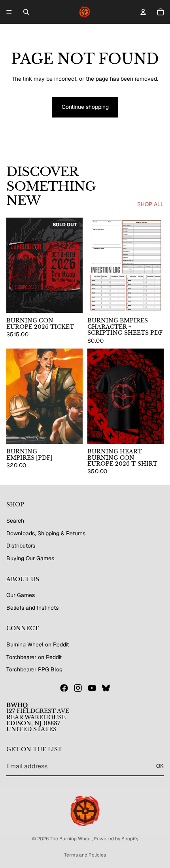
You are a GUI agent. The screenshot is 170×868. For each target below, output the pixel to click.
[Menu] (9, 12)
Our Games (20, 595)
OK (160, 765)
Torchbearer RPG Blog (34, 669)
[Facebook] (64, 688)
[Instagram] (78, 688)
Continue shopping (85, 106)
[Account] (143, 12)
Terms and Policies (85, 855)
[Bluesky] (106, 688)
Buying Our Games (30, 558)
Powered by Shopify (116, 839)
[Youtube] (92, 688)
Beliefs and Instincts (32, 607)
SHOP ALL (150, 204)
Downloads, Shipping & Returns (45, 533)
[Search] (26, 12)
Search (15, 520)
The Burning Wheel (71, 839)
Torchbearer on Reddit (34, 657)
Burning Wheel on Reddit (37, 644)
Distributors (20, 545)
